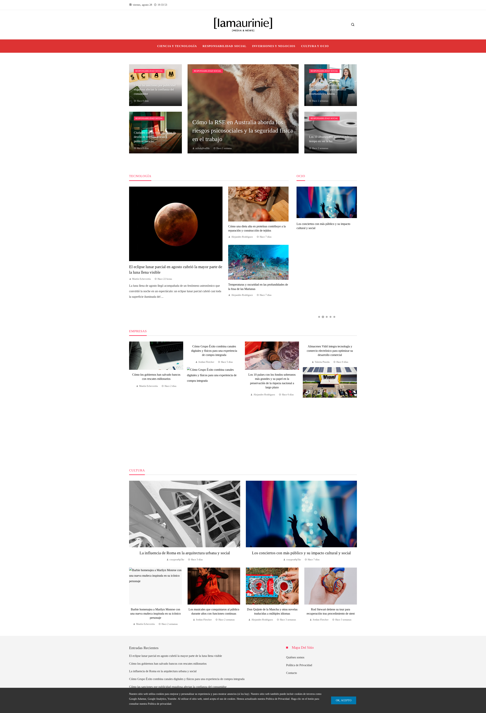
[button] (319, 317)
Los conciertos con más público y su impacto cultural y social (301, 553)
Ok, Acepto (343, 700)
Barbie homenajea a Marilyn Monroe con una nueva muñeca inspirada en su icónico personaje (155, 614)
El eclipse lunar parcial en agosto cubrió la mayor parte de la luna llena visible (175, 655)
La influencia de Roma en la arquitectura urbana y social (185, 553)
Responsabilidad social (149, 71)
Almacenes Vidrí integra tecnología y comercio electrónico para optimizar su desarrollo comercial (330, 350)
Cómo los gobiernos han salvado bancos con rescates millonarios (168, 663)
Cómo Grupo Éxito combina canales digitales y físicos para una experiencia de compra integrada (214, 350)
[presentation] (132, 400)
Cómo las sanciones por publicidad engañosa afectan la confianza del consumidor (177, 686)
